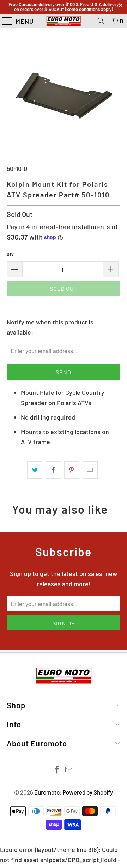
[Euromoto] (63, 21)
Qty (10, 254)
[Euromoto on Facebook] (57, 770)
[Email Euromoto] (69, 770)
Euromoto (47, 792)
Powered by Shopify (87, 792)
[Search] (101, 21)
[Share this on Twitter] (34, 470)
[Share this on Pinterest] (71, 470)
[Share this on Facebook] (53, 470)
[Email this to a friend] (90, 470)
